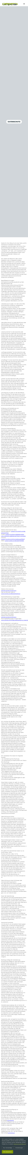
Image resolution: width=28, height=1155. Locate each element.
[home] (10, 4)
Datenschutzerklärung (20, 1144)
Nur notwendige (7, 1147)
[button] (24, 4)
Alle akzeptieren (7, 1152)
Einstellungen (19, 1147)
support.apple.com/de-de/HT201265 (14, 540)
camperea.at (10, 1120)
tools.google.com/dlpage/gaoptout (10, 593)
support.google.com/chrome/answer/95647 (13, 539)
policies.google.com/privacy (8, 590)
